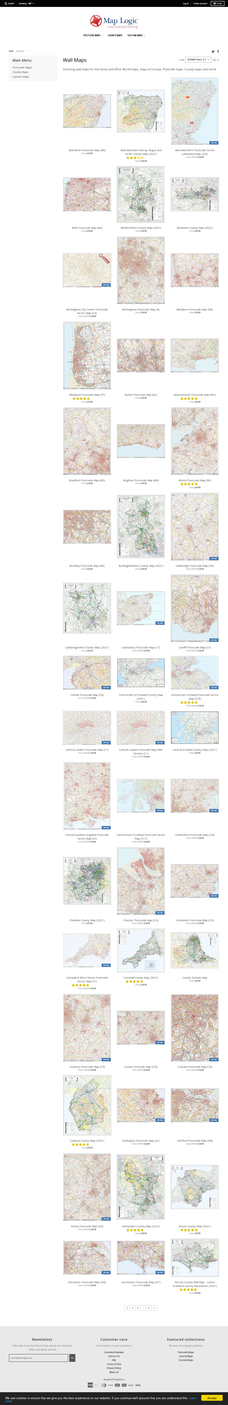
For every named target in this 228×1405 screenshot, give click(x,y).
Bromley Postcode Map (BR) (87, 565)
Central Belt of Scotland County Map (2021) (141, 696)
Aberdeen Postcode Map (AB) (87, 150)
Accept (212, 1398)
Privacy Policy (114, 1368)
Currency (23, 3)
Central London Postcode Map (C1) (87, 749)
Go (72, 1358)
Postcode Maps (91, 35)
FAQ (114, 1360)
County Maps (115, 35)
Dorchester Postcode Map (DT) (140, 1282)
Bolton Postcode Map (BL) (141, 394)
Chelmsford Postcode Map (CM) (194, 834)
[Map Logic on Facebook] (218, 51)
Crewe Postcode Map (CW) (141, 1066)
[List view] (217, 60)
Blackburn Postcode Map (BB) (195, 309)
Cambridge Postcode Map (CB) (195, 565)
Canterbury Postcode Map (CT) (141, 647)
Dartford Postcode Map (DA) (195, 1140)
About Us (114, 1372)
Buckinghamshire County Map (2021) (141, 565)
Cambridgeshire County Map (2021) (87, 647)
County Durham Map (194, 977)
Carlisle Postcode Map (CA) (87, 695)
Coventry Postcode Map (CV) (87, 1066)
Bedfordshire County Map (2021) (141, 227)
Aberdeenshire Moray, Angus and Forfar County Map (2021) (141, 152)
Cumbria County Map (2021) (87, 1140)
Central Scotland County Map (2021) (195, 749)
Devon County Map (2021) (195, 1226)
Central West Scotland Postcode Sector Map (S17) (141, 836)
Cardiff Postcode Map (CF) (195, 647)
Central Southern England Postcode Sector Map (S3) (87, 836)
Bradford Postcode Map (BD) (87, 480)
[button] (135, 158)
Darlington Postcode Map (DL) (141, 1140)
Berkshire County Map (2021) (195, 227)
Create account (200, 3)
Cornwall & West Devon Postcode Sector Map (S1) (87, 979)
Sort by (181, 60)
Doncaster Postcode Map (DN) (87, 1282)
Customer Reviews (114, 1352)
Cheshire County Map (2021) (87, 920)
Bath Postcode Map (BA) (87, 227)
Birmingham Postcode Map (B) (141, 309)
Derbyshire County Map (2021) (141, 1226)
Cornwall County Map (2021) (141, 977)
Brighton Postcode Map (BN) (141, 480)
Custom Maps (135, 35)
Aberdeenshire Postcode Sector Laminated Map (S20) (195, 152)
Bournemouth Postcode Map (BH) (195, 394)
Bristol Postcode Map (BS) (195, 480)
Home (11, 51)
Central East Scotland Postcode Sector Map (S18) (195, 696)
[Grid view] (214, 60)
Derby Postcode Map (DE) (87, 1226)
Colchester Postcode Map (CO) (195, 920)
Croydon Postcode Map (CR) (194, 1066)
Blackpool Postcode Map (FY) (87, 394)
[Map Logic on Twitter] (213, 51)
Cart (219, 3)
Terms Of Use (114, 1364)
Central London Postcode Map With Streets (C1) (141, 751)
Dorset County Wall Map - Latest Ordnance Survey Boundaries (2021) (195, 1284)
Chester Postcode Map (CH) (141, 920)
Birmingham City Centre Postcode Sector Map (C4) (87, 311)
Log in (186, 3)
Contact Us (114, 1356)
